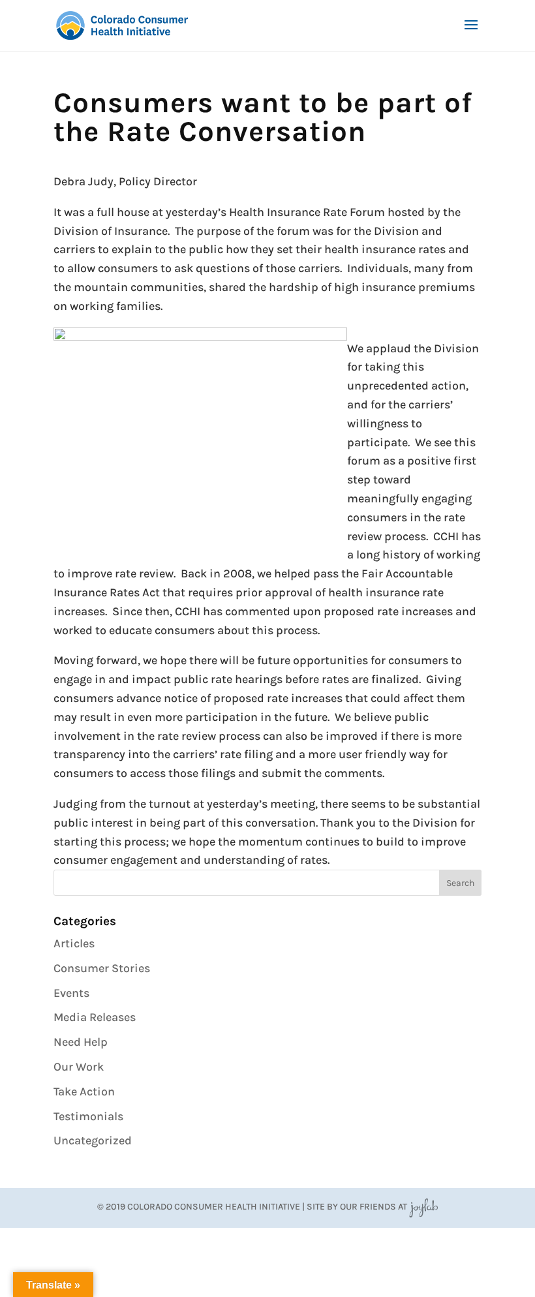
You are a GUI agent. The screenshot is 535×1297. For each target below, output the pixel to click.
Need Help (81, 1042)
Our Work (79, 1067)
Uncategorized (93, 1140)
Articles (74, 943)
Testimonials (88, 1116)
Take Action (84, 1091)
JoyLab (423, 1206)
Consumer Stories (102, 968)
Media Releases (95, 1017)
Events (71, 993)
